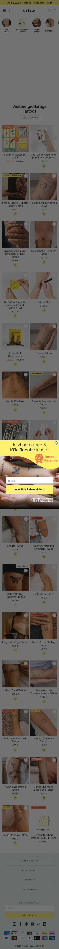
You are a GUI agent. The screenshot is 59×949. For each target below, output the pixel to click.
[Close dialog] (56, 443)
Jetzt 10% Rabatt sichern (29, 489)
